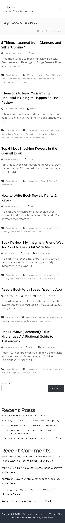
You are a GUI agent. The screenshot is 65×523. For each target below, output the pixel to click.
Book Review (12, 75)
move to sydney (11, 456)
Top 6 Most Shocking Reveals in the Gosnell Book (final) (33, 438)
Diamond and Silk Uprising (15, 82)
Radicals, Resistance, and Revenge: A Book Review (31, 425)
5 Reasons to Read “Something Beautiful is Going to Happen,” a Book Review (30, 98)
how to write (47, 228)
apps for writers (34, 317)
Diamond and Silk (46, 78)
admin (34, 53)
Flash (60, 514)
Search (5, 383)
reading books (30, 321)
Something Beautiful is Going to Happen (22, 134)
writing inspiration (32, 231)
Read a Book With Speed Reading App (31, 289)
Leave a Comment (47, 295)
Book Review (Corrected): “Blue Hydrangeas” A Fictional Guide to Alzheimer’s (27, 336)
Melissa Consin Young (51, 130)
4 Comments (43, 253)
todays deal (44, 321)
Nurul (4, 490)
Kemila (5, 479)
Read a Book (12, 317)
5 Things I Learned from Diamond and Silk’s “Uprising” (32, 420)
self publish (15, 278)
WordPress (47, 517)
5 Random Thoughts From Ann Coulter (25, 415)
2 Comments (48, 347)
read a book (16, 231)
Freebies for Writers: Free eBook (32, 501)
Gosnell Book (47, 181)
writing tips (33, 372)
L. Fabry (9, 7)
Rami (4, 501)
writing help (28, 278)
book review (29, 78)
